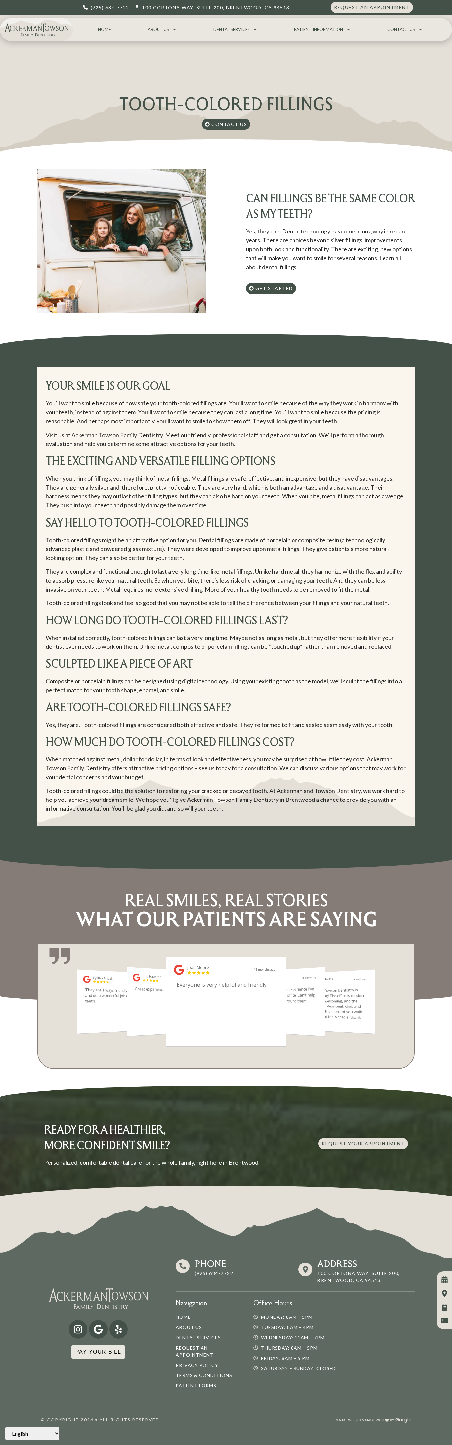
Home (104, 29)
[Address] (305, 1269)
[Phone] (183, 1266)
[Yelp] (118, 1329)
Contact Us (401, 29)
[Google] (98, 1329)
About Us (158, 29)
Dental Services (231, 29)
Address (337, 1264)
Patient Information (318, 29)
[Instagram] (78, 1329)
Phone (210, 1264)
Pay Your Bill (98, 1352)
